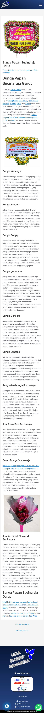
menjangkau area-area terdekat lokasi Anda (20, 616)
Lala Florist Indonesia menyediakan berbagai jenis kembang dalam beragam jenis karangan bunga (20, 605)
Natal (19, 104)
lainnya (28, 104)
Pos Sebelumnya (22, 624)
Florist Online (16, 90)
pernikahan (33, 101)
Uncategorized (26, 70)
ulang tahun (13, 101)
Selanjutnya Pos (22, 631)
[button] (40, 5)
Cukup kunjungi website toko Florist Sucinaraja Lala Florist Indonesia (20, 117)
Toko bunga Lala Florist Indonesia (23, 613)
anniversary (23, 101)
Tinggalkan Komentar (11, 70)
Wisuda (13, 104)
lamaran (6, 104)
